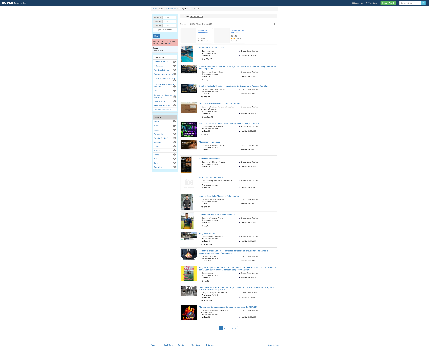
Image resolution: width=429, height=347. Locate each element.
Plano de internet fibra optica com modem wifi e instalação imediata (229, 123)
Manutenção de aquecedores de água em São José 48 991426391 (229, 306)
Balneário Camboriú (161, 138)
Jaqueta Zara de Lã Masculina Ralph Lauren (219, 195)
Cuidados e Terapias (161, 62)
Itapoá (156, 163)
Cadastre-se (358, 3)
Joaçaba (157, 150)
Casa (156, 91)
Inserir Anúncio (389, 3)
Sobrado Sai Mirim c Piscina (211, 47)
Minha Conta (372, 3)
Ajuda (153, 345)
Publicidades (168, 345)
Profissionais (158, 66)
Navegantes (158, 142)
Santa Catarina (171, 9)
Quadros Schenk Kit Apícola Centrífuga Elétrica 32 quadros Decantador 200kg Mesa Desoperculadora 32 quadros (236, 288)
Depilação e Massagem (209, 158)
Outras (156, 146)
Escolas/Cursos (159, 101)
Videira (156, 130)
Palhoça (157, 155)
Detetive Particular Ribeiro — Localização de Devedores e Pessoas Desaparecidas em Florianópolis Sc (237, 67)
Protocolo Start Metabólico (211, 177)
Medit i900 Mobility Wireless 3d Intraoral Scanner (221, 103)
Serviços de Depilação (162, 105)
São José (157, 121)
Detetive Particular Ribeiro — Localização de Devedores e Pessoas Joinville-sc (234, 85)
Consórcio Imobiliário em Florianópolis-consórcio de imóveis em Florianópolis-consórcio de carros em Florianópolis (234, 251)
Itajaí (155, 159)
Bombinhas (158, 167)
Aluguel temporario (207, 233)
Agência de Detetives (161, 70)
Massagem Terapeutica (209, 141)
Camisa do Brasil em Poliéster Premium (217, 214)
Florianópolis (158, 134)
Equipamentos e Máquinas (163, 74)
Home (154, 9)
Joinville (156, 126)
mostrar (170, 43)
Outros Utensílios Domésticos (164, 78)
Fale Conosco (209, 345)
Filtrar (156, 36)
